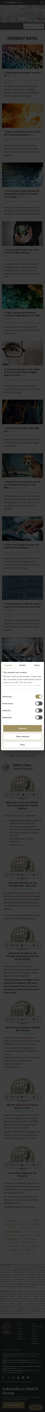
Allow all (22, 728)
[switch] (38, 703)
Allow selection (22, 736)
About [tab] (37, 665)
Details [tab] (23, 665)
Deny (22, 744)
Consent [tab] (8, 665)
